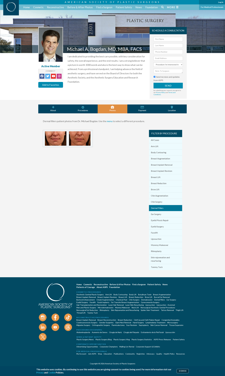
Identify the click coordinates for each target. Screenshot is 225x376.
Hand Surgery (138, 322)
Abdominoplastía (83, 332)
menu (110, 121)
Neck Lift (135, 307)
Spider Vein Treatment (150, 310)
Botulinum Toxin (144, 294)
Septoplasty (144, 325)
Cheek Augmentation (105, 300)
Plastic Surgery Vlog (121, 339)
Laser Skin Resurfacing (134, 305)
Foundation (151, 7)
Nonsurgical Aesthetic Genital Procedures (158, 307)
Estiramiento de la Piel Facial (152, 332)
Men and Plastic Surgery (86, 307)
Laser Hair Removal (116, 305)
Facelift (154, 232)
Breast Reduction (158, 183)
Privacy (40, 372)
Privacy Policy (160, 92)
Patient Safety (124, 7)
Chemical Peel (121, 300)
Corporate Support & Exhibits (148, 347)
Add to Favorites (50, 84)
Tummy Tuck (157, 267)
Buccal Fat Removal (162, 297)
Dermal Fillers (157, 208)
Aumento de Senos (99, 332)
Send (168, 85)
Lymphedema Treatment (155, 322)
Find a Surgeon (104, 7)
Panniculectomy (118, 325)
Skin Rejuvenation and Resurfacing (125, 310)
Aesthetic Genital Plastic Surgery (90, 294)
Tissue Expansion (176, 325)
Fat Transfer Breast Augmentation (125, 302)
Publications (119, 354)
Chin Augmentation (159, 195)
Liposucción (170, 332)
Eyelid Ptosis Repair (160, 220)
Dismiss (182, 371)
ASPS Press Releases (162, 339)
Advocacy (150, 354)
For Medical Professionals (212, 7)
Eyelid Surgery (157, 226)
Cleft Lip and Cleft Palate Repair (147, 320)
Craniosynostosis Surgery (86, 322)
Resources (180, 354)
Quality (159, 354)
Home (26, 7)
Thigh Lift (179, 310)
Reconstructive (55, 7)
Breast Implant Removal (161, 165)
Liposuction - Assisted (166, 305)
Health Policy (169, 354)
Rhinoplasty (156, 251)
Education (108, 354)
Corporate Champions (109, 347)
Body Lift (132, 294)
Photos (112, 110)
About (53, 110)
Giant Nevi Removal (123, 322)
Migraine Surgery (83, 325)
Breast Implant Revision (161, 171)
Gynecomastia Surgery (150, 302)
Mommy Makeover (159, 245)
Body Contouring (158, 152)
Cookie (51, 372)
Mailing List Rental (126, 347)
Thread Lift (81, 313)
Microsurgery (172, 322)
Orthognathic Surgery (101, 325)
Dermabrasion (146, 300)
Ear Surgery (156, 214)
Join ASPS (92, 354)
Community (130, 354)
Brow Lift (155, 189)
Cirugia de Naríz (115, 332)
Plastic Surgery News (85, 339)
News (138, 7)
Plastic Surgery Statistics (142, 339)
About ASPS (102, 287)
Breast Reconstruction (107, 320)
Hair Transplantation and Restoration (91, 305)
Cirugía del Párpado (131, 332)
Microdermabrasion (105, 307)
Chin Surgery (156, 202)
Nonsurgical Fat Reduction (87, 310)
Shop (100, 354)
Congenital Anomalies (170, 320)
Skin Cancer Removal (158, 325)
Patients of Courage (85, 287)
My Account (81, 354)
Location (172, 110)
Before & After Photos (80, 7)
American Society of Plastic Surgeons (112, 2)
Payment (142, 110)
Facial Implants (103, 302)
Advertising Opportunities (87, 347)
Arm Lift (154, 146)
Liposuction (156, 239)
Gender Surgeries (106, 322)
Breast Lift (155, 177)
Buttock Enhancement (85, 300)
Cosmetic (38, 7)
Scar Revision (131, 325)
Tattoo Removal (167, 310)
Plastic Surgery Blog (103, 339)
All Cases (155, 140)
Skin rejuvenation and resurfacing (160, 259)
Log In (220, 2)
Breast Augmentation (160, 158)
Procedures (83, 110)
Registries (140, 354)
